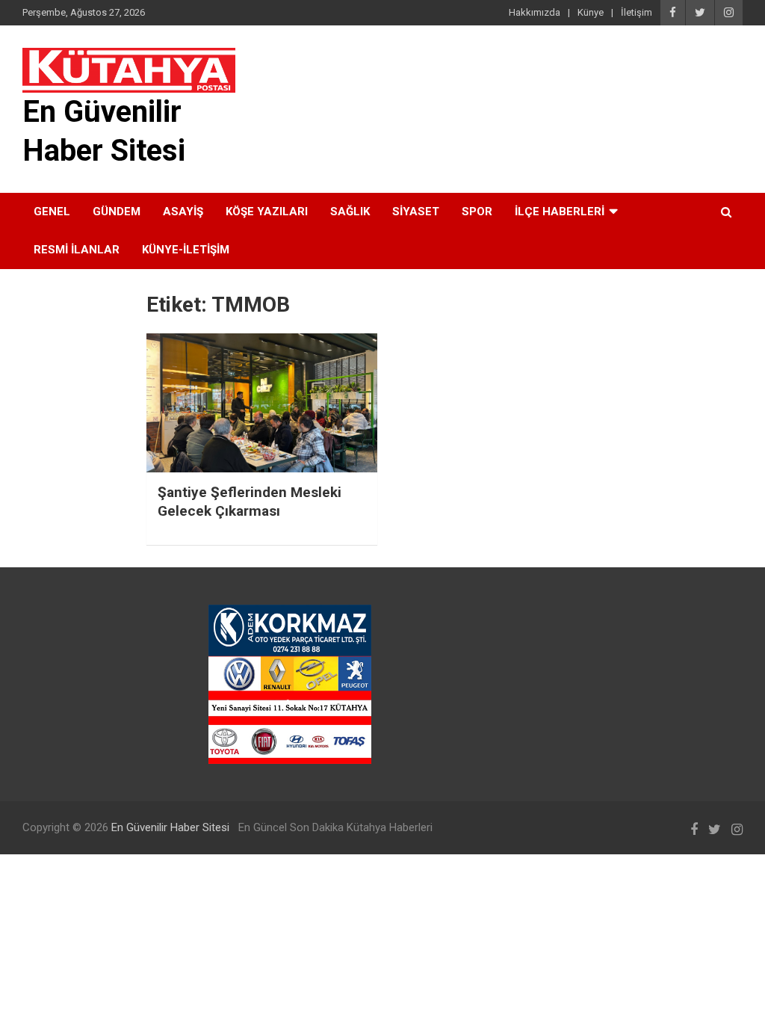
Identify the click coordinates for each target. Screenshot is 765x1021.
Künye (590, 12)
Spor (477, 211)
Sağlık (350, 211)
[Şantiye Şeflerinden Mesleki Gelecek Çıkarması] (262, 403)
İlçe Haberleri (559, 211)
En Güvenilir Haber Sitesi (170, 827)
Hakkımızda (534, 12)
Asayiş (183, 211)
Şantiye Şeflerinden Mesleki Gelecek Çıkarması (249, 501)
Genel (52, 211)
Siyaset (415, 211)
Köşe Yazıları (267, 211)
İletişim (636, 12)
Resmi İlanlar (77, 249)
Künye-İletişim (185, 249)
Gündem (116, 211)
